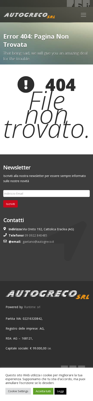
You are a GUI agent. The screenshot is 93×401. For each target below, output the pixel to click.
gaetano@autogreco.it (38, 242)
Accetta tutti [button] (43, 391)
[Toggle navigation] (83, 15)
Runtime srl (32, 307)
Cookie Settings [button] (18, 391)
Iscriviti (10, 204)
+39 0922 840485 (35, 235)
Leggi (60, 391)
